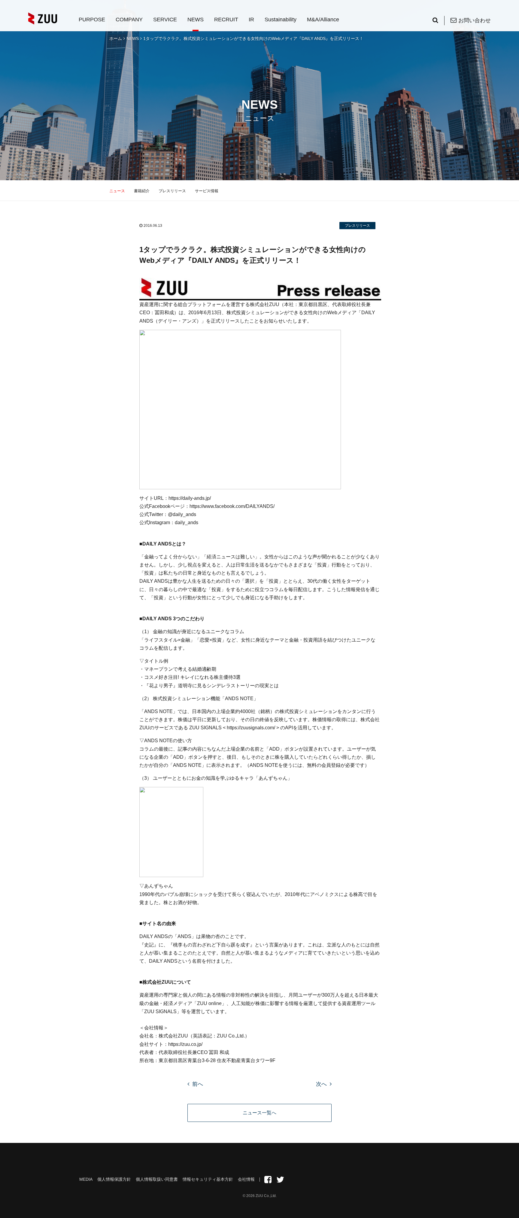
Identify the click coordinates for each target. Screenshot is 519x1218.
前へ (197, 1084)
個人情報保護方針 (114, 1179)
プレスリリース (172, 191)
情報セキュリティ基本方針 (208, 1179)
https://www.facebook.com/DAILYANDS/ (232, 506)
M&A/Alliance (323, 20)
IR (251, 20)
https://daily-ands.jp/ (189, 498)
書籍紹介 (142, 191)
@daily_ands (182, 514)
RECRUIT (226, 20)
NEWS (195, 20)
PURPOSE (92, 20)
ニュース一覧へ (259, 1112)
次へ (321, 1084)
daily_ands (186, 522)
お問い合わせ (474, 20)
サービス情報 (206, 191)
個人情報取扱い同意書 (157, 1179)
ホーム (115, 38)
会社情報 (246, 1179)
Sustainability (280, 20)
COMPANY (129, 20)
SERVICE (165, 20)
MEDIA (86, 1179)
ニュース (117, 191)
